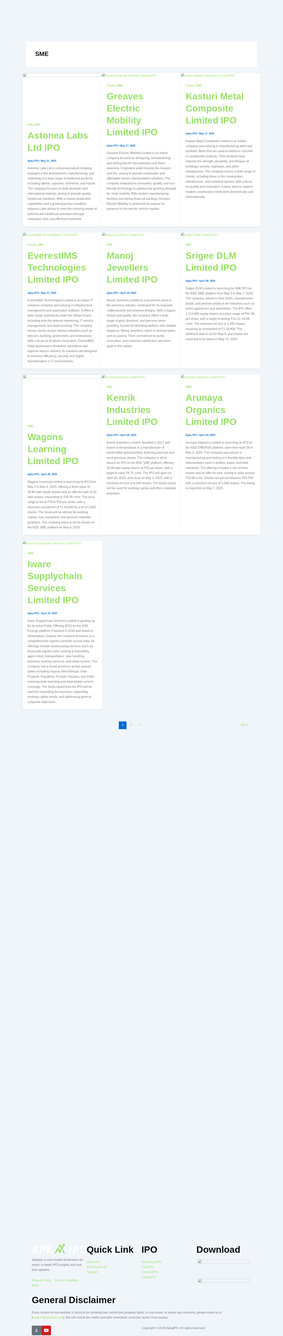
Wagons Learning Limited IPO (53, 449)
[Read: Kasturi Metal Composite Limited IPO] (207, 75)
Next (246, 725)
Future (111, 85)
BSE (30, 124)
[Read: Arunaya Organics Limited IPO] (203, 377)
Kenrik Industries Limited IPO (132, 410)
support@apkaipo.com (48, 1317)
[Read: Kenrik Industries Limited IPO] (123, 377)
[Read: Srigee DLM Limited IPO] (199, 235)
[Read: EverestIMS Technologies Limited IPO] (50, 235)
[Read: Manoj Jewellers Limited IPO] (123, 235)
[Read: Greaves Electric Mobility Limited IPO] (129, 75)
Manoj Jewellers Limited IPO (132, 268)
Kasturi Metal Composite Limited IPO (215, 108)
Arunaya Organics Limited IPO (211, 410)
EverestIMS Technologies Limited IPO (57, 268)
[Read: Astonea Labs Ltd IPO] (62, 95)
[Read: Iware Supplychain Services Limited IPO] (52, 543)
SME (37, 124)
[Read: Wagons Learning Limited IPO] (62, 396)
